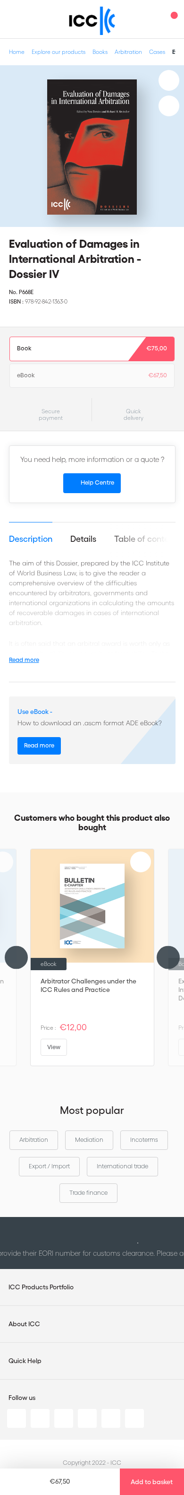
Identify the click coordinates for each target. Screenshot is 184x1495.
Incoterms (144, 1139)
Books (100, 52)
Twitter (40, 1418)
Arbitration (128, 52)
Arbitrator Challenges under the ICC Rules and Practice (88, 985)
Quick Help (25, 1361)
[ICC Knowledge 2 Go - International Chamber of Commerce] (92, 21)
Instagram (87, 1418)
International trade (122, 1166)
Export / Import (49, 1166)
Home (17, 52)
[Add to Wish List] (169, 80)
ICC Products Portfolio (41, 1287)
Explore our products (58, 52)
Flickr (134, 1418)
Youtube (110, 1418)
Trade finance (88, 1192)
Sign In (153, 19)
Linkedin (16, 1418)
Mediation (89, 1139)
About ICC (24, 1324)
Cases (157, 52)
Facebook (63, 1418)
